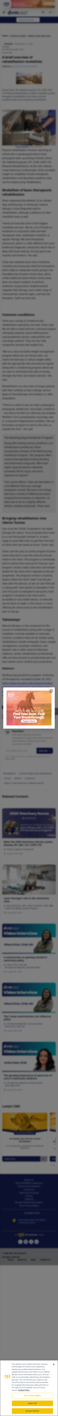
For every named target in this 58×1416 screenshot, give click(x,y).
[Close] (54, 1364)
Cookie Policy (24, 1390)
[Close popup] (51, 691)
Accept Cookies (32, 1411)
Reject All (32, 1403)
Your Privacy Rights (32, 1395)
